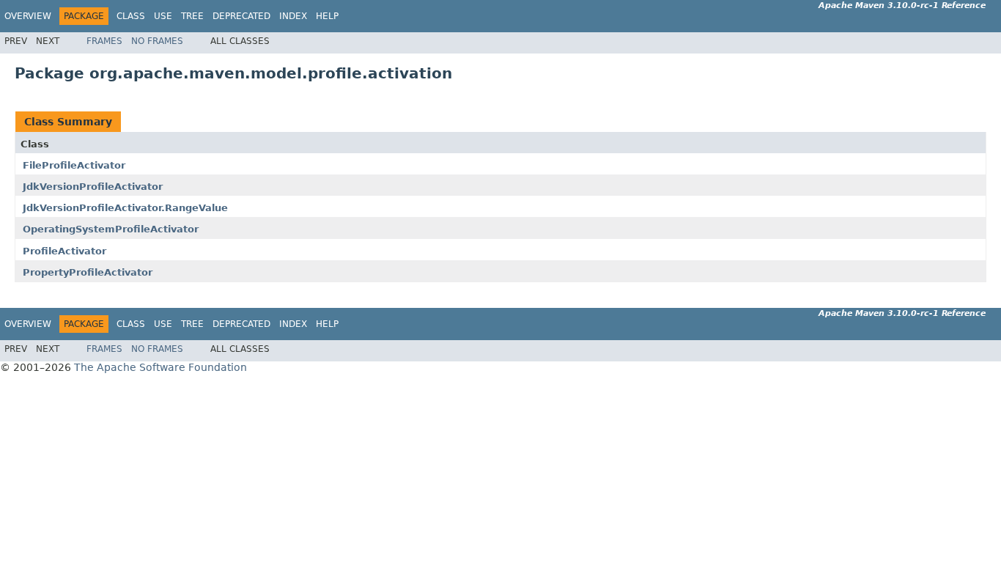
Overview (27, 16)
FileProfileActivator (74, 165)
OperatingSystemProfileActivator (111, 229)
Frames (104, 41)
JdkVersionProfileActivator (93, 186)
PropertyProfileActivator (87, 272)
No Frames (157, 41)
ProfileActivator (64, 251)
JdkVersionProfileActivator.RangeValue (125, 207)
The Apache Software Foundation (160, 367)
